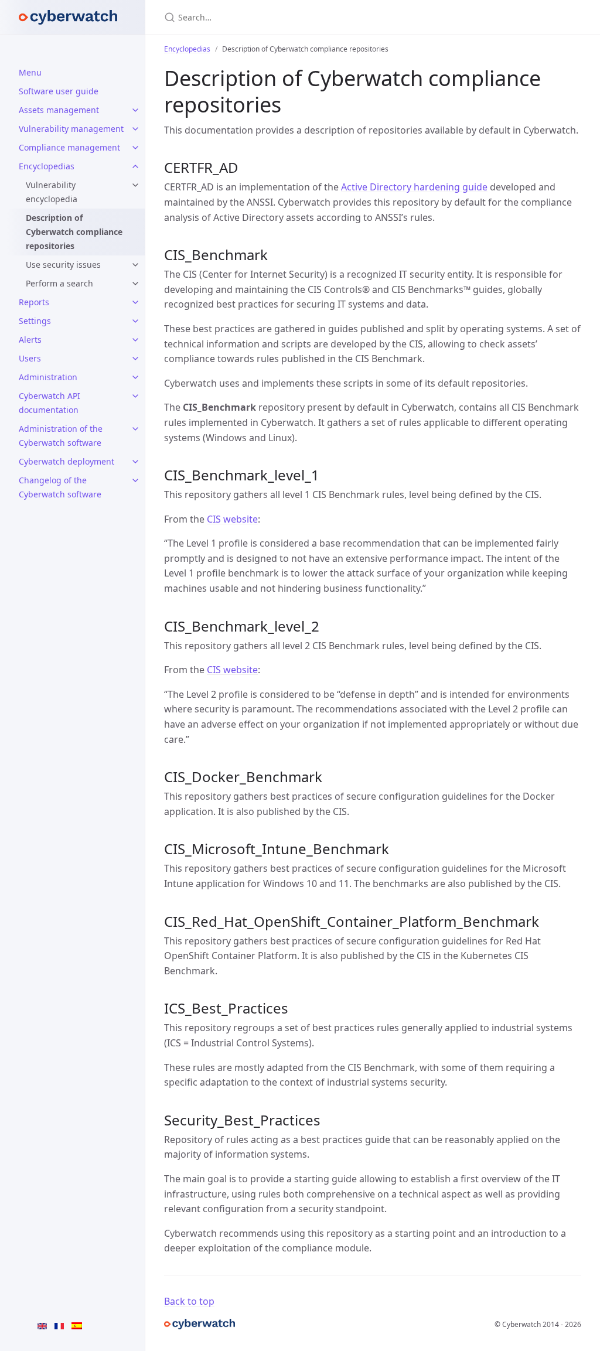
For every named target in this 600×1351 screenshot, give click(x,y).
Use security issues (63, 264)
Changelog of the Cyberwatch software (60, 487)
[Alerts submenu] (135, 339)
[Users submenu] (135, 358)
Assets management (59, 109)
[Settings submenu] (135, 321)
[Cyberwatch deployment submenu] (135, 461)
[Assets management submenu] (135, 110)
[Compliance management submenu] (135, 147)
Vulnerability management (71, 128)
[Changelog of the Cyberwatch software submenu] (135, 480)
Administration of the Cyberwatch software (61, 435)
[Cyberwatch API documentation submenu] (135, 396)
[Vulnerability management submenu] (135, 129)
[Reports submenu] (135, 302)
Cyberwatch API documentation (49, 402)
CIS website (232, 519)
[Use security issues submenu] (135, 264)
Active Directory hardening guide (414, 186)
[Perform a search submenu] (135, 283)
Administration (48, 377)
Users (30, 358)
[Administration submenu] (135, 377)
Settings (35, 320)
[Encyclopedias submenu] (135, 166)
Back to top (189, 1301)
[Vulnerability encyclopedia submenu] (135, 185)
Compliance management (69, 147)
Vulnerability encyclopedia (51, 191)
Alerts (30, 339)
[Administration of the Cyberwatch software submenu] (135, 428)
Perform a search (59, 283)
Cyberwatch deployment (66, 461)
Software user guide (58, 91)
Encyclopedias (46, 166)
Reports (34, 302)
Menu (30, 72)
